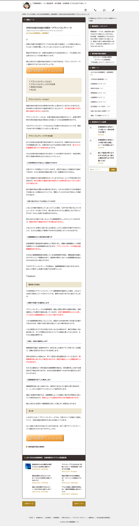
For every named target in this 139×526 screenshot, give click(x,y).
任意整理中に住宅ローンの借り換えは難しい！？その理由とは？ (106, 142)
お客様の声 (39, 518)
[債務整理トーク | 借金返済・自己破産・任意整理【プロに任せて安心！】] (54, 3)
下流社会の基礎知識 (97, 79)
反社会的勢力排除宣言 (103, 518)
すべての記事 (31, 14)
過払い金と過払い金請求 (98, 111)
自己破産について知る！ (98, 107)
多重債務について (96, 97)
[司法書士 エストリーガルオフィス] (102, 62)
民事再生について (96, 102)
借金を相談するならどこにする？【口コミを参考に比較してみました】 (42, 478)
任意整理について (96, 84)
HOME (24, 14)
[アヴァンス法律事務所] (102, 60)
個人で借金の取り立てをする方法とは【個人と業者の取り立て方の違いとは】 (106, 157)
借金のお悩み (95, 88)
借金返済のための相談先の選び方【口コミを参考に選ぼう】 (42, 465)
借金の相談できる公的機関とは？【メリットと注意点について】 (72, 478)
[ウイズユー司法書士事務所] (102, 57)
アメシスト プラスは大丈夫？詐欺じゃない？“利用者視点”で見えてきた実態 (72, 466)
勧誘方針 (91, 518)
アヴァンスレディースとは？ (41, 81)
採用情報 (56, 518)
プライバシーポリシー (79, 518)
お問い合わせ (66, 518)
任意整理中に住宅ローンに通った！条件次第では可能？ (106, 129)
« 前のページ (28, 503)
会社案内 (48, 518)
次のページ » (79, 503)
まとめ (33, 90)
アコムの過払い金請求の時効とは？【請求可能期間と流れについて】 (72, 489)
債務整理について (96, 93)
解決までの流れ (36, 87)
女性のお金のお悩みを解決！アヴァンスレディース (74, 14)
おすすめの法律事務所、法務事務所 (47, 14)
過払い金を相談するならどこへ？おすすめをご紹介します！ (42, 488)
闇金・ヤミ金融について (98, 116)
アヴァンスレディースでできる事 (43, 84)
